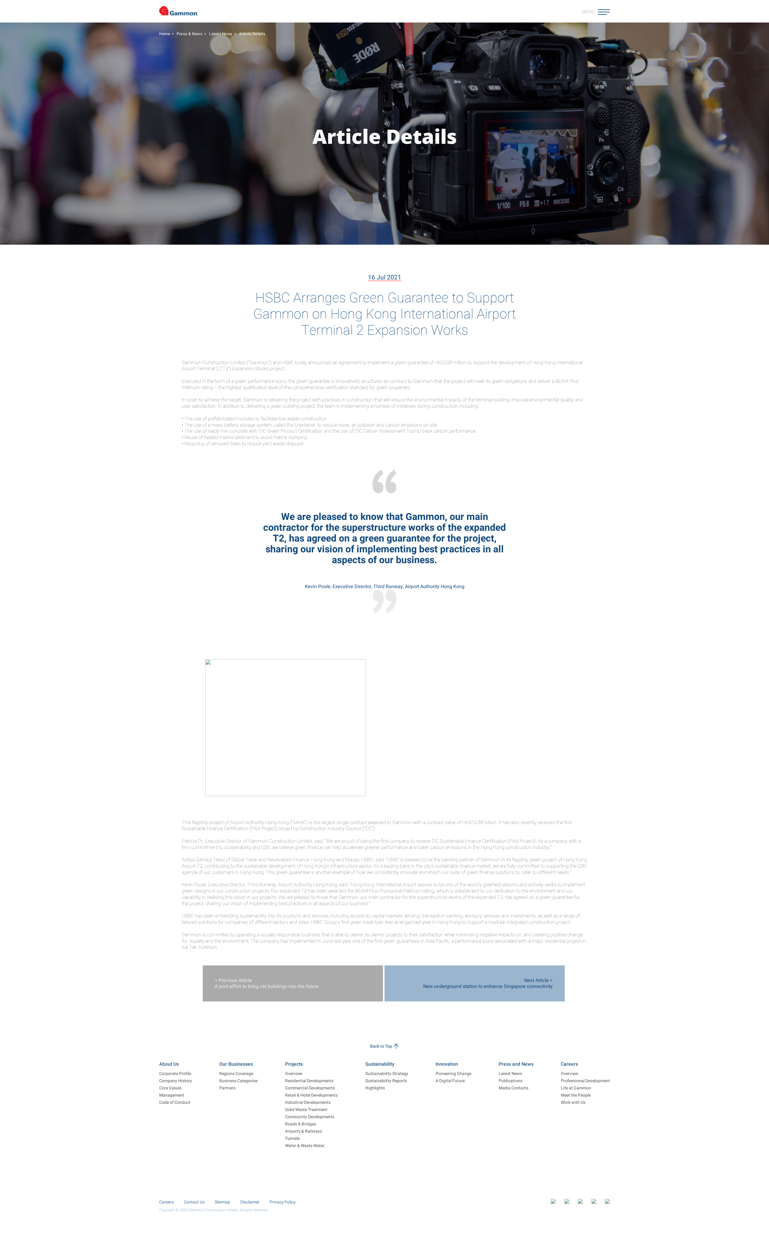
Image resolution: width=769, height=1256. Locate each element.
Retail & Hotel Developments (311, 1095)
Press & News (189, 34)
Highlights (375, 1088)
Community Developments (309, 1117)
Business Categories (238, 1081)
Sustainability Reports (386, 1081)
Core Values (170, 1088)
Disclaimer (250, 1202)
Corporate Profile (175, 1074)
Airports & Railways (303, 1131)
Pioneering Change (453, 1074)
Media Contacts (513, 1088)
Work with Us (573, 1103)
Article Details (252, 34)
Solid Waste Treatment (306, 1110)
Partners (227, 1088)
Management (171, 1095)
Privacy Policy (283, 1202)
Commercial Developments (310, 1088)
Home (164, 34)
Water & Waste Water (304, 1146)
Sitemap (222, 1202)
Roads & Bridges (300, 1124)
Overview (293, 1074)
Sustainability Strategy (386, 1074)
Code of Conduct (174, 1103)
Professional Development (585, 1081)
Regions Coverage (236, 1074)
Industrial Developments (307, 1103)
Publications (510, 1081)
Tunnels (292, 1139)
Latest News (221, 34)
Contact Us (194, 1202)
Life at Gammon (576, 1088)
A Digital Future (450, 1081)
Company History (175, 1081)
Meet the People (576, 1095)
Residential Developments (309, 1081)
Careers (166, 1202)
